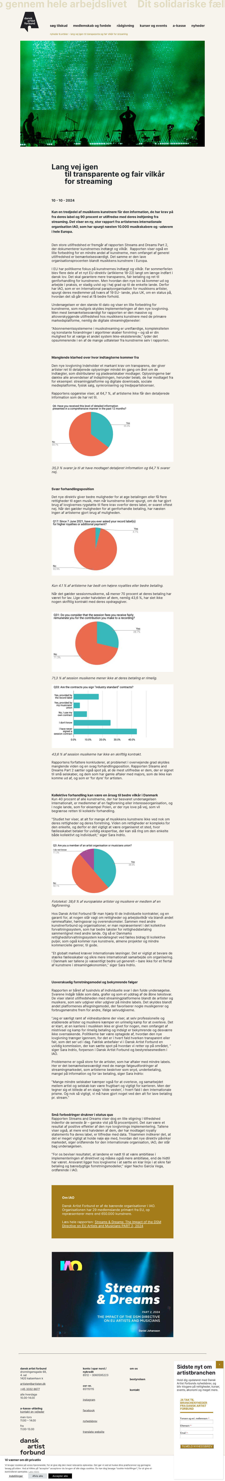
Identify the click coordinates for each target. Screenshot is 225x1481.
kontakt (135, 1389)
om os (134, 1368)
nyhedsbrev (90, 1421)
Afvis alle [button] (37, 1476)
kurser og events (153, 26)
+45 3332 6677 (30, 1389)
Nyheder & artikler (59, 34)
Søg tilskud (59, 26)
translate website (93, 1431)
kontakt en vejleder (32, 1411)
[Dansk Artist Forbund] (33, 22)
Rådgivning (125, 26)
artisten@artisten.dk (33, 1383)
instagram (89, 1399)
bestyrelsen (137, 1379)
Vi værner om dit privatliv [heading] (23, 1460)
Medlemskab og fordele (92, 26)
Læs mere (34, 1471)
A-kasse (179, 26)
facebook (89, 1410)
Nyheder (198, 26)
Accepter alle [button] (60, 1476)
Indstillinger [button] (16, 1476)
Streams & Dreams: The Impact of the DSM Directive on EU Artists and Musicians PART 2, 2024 (111, 1224)
